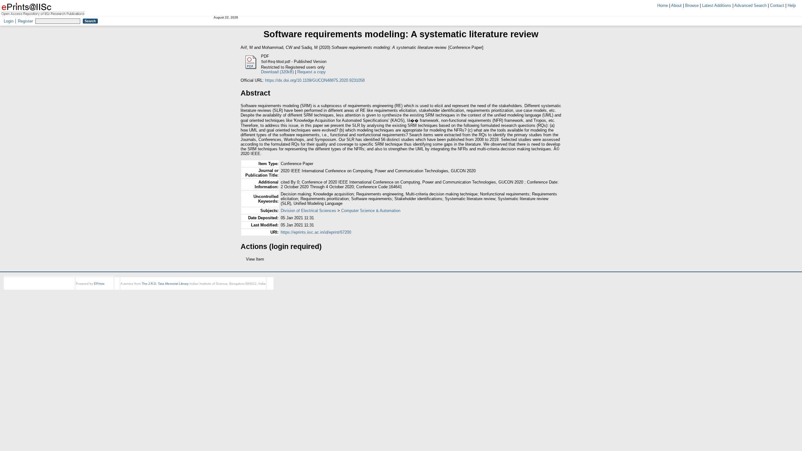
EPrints (99, 289)
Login (8, 21)
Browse (692, 5)
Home (662, 5)
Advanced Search (750, 5)
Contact (777, 5)
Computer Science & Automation (370, 210)
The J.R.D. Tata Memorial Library (165, 289)
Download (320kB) (277, 72)
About (676, 5)
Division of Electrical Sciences (308, 210)
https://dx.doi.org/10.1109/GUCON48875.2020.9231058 (315, 80)
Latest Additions (716, 5)
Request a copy (311, 72)
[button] (244, 261)
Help (792, 5)
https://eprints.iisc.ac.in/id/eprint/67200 (316, 232)
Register (25, 21)
